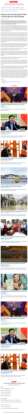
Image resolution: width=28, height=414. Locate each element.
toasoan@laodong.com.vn (7, 395)
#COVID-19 (4, 82)
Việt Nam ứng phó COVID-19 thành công (16, 162)
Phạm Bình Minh (17, 20)
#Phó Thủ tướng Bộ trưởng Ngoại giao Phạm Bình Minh (11, 81)
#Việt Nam (4, 80)
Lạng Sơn (2, 214)
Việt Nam (2, 109)
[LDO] (14, 95)
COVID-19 (10, 28)
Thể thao (13, 7)
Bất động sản (22, 9)
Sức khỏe (2, 11)
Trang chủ (2, 7)
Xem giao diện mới (15, 11)
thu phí (8, 190)
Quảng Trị (2, 268)
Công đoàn (10, 9)
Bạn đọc (6, 9)
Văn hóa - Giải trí (16, 9)
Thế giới (7, 11)
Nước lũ (5, 214)
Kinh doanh (17, 7)
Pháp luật (22, 7)
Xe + (10, 11)
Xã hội (7, 7)
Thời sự (2, 9)
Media (10, 7)
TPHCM (2, 241)
